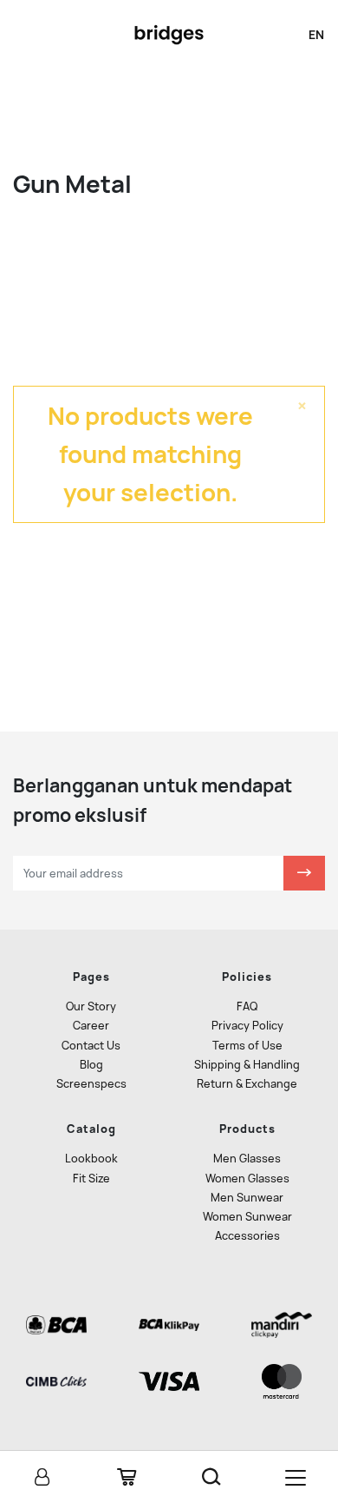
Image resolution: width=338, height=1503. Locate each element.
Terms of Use (247, 1045)
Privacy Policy (247, 1025)
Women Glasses (247, 1178)
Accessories (247, 1235)
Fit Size (91, 1178)
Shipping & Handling (247, 1064)
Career (91, 1025)
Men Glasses (247, 1158)
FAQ (247, 1006)
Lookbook (91, 1158)
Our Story (91, 1006)
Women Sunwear (247, 1216)
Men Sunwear (247, 1197)
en (316, 35)
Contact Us (91, 1045)
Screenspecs (91, 1083)
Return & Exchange (247, 1083)
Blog (91, 1064)
